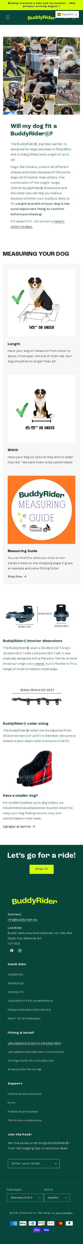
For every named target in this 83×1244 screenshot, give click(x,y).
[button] (7, 17)
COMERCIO (15, 974)
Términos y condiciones (25, 1120)
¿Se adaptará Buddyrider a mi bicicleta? (36, 1052)
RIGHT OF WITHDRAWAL (24, 1018)
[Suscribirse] (55, 1163)
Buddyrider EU (27, 1213)
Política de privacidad (23, 1111)
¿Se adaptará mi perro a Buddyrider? (34, 1043)
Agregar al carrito (17, 826)
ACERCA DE (16, 983)
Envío (11, 1102)
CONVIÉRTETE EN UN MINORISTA (30, 1001)
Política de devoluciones (25, 1094)
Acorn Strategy (64, 1213)
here (39, 664)
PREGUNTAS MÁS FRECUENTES (29, 1010)
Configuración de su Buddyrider (31, 1060)
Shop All (41, 869)
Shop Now (15, 576)
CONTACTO (16, 992)
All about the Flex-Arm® (24, 1069)
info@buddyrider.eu (22, 919)
